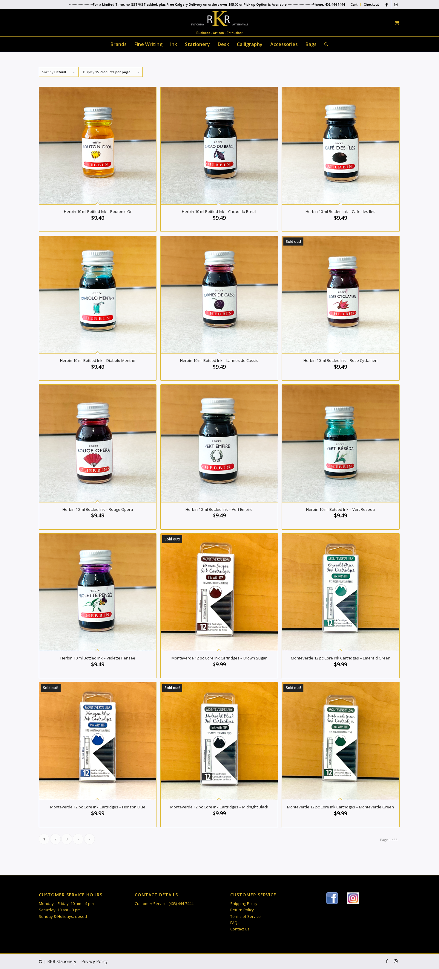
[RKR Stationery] (219, 22)
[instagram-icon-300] (353, 898)
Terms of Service (245, 916)
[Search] (324, 44)
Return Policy (242, 909)
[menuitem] (354, 4)
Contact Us (240, 929)
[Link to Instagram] (395, 4)
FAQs (235, 922)
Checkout (371, 4)
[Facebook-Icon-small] (332, 898)
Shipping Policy (243, 903)
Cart (354, 4)
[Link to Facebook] (386, 4)
